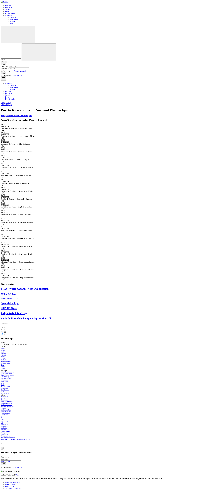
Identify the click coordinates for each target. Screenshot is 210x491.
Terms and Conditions (12, 488)
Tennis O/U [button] (4, 428)
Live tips (8, 5)
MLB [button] (2, 391)
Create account (17, 75)
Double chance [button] (5, 421)
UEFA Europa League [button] (6, 373)
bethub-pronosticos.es (12, 482)
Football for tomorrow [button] (6, 401)
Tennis (2, 352)
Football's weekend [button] (6, 410)
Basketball (3, 353)
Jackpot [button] (3, 398)
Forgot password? (20, 71)
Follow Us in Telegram (9, 439)
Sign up (8, 103)
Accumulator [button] (4, 396)
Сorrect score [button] (4, 415)
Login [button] (3, 64)
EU (5, 330)
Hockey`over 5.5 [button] (5, 433)
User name (4, 66)
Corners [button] (3, 418)
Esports (3, 358)
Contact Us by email (24, 439)
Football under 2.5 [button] (5, 434)
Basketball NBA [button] (5, 390)
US (5, 334)
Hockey (3, 350)
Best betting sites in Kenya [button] (8, 437)
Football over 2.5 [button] (5, 431)
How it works (10, 13)
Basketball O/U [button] (5, 429)
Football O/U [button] (4, 424)
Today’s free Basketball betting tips (16, 116)
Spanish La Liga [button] (5, 376)
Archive (19, 475)
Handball (3, 360)
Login (3, 73)
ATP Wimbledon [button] (5, 386)
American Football (5, 361)
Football (3, 348)
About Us (8, 15)
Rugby (2, 365)
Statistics (8, 9)
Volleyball (3, 355)
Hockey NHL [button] (4, 388)
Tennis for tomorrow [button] (6, 405)
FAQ (7, 11)
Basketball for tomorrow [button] (7, 406)
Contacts (13, 17)
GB (5, 332)
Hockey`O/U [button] (4, 426)
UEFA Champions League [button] (7, 372)
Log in (3, 103)
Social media (14, 19)
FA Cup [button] (3, 385)
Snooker (3, 366)
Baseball (3, 356)
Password (4, 69)
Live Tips (8, 91)
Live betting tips (6, 105)
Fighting (3, 368)
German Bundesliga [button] (6, 378)
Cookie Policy (10, 484)
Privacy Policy (10, 486)
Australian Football (6, 363)
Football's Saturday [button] (6, 411)
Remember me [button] (9, 71)
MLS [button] (2, 383)
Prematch (8, 7)
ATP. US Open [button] (5, 393)
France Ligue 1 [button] (5, 381)
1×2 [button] (2, 423)
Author (12, 23)
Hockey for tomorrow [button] (6, 403)
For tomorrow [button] (4, 400)
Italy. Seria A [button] (4, 380)
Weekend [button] (3, 408)
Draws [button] (2, 419)
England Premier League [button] (7, 375)
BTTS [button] (2, 416)
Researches (13, 21)
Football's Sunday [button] (5, 413)
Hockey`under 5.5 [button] (5, 436)
